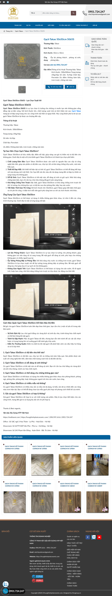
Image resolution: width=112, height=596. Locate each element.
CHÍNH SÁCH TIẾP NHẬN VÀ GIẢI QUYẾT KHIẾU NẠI (73, 564)
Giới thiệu (51, 25)
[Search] (73, 13)
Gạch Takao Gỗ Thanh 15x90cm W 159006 (14, 448)
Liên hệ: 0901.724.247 (58, 65)
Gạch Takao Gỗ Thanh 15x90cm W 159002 (14, 485)
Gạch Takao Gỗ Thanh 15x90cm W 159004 (69, 448)
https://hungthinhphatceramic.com (48, 556)
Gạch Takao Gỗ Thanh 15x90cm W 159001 (41, 485)
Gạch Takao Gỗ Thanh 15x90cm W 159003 (97, 448)
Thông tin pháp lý (82, 25)
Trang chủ (17, 25)
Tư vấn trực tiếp (56, 87)
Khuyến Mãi (39, 25)
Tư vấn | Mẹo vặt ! (65, 25)
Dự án (28, 25)
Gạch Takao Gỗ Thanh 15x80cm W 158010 (69, 485)
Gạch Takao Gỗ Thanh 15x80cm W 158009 (97, 485)
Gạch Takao (19, 31)
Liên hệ (95, 25)
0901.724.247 (96, 12)
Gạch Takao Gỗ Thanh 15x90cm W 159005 (41, 448)
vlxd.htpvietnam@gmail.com (99, 14)
